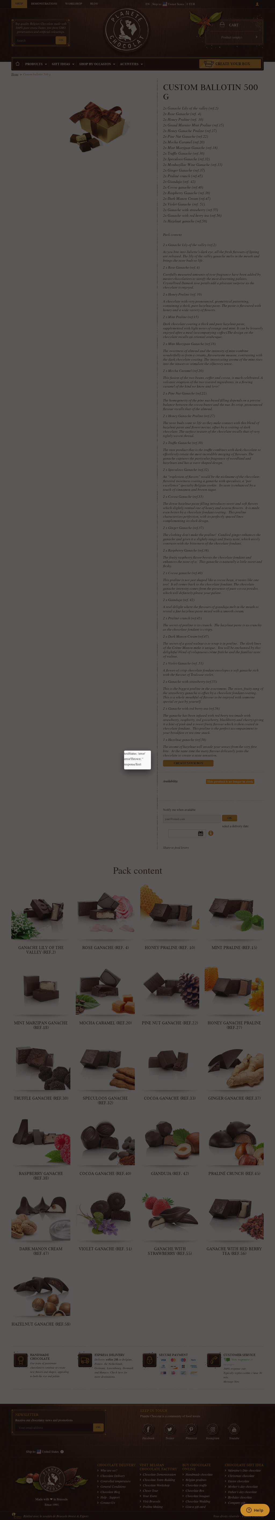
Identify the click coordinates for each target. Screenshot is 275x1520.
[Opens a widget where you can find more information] (255, 1510)
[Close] (151, 750)
